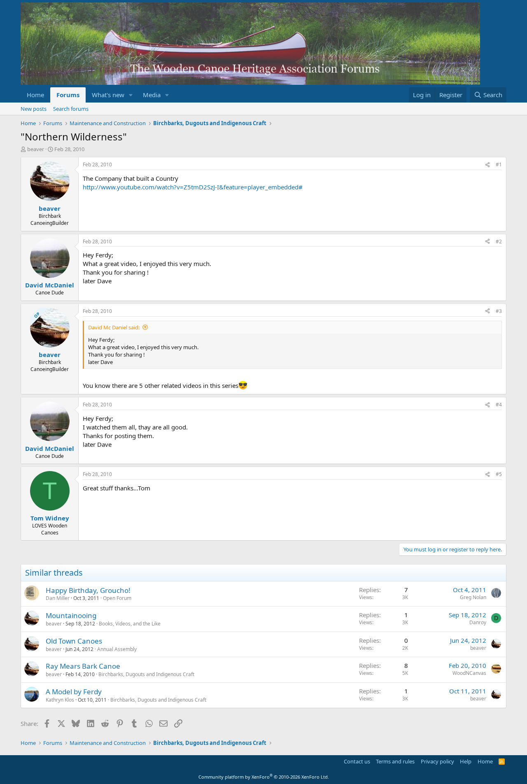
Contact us (357, 761)
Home (35, 95)
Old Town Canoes (74, 641)
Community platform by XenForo (263, 777)
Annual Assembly (117, 649)
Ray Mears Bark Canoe (83, 666)
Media (152, 95)
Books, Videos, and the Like (130, 623)
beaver (35, 149)
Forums (67, 95)
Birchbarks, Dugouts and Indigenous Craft (146, 674)
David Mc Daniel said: (114, 327)
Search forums (71, 108)
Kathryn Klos (60, 699)
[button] (131, 95)
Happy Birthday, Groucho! (88, 590)
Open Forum (117, 598)
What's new (108, 95)
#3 (499, 311)
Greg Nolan (473, 597)
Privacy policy (437, 761)
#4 (499, 404)
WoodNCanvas (469, 673)
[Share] (487, 165)
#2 (499, 241)
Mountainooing (71, 615)
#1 (499, 164)
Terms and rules (395, 761)
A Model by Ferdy (74, 691)
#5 (499, 474)
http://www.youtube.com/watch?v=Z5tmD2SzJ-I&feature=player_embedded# (193, 187)
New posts (34, 108)
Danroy (477, 622)
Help (465, 761)
